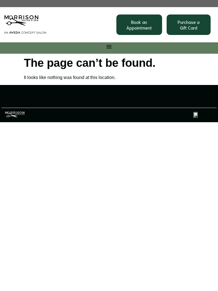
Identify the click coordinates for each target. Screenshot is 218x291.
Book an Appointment (139, 24)
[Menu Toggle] (109, 46)
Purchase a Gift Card (189, 24)
